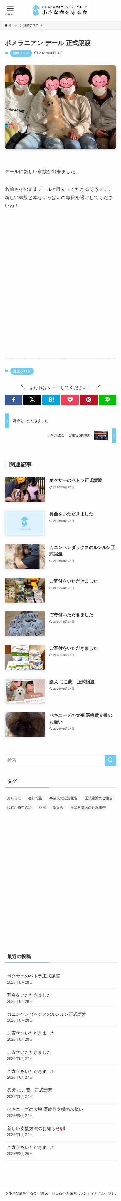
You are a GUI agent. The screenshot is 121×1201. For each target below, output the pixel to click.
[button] (13, 400)
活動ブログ (21, 53)
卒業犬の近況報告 (63, 798)
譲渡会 (58, 807)
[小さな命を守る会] (60, 10)
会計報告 (35, 798)
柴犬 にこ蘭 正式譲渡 (29, 1093)
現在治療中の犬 (19, 807)
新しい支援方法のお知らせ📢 (36, 1131)
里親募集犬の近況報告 (88, 807)
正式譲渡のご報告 (99, 798)
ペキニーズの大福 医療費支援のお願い (45, 1112)
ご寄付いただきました (29, 1055)
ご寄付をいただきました (31, 1036)
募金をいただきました (29, 998)
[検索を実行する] (110, 760)
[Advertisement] (60, 289)
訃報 (42, 807)
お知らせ (14, 798)
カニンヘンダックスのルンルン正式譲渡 (46, 1017)
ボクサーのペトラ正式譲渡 (33, 979)
